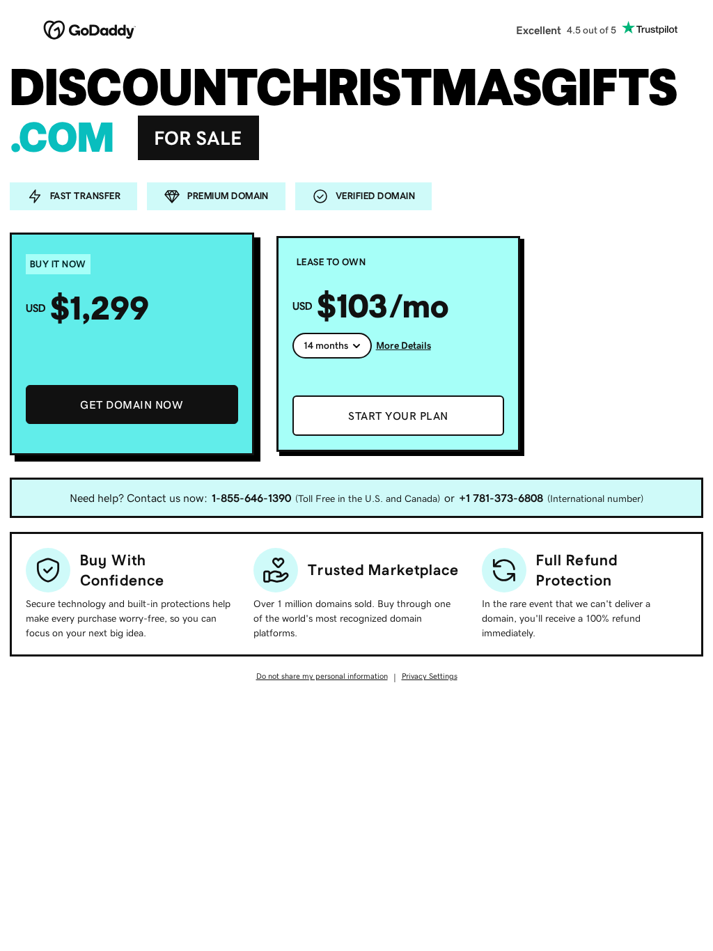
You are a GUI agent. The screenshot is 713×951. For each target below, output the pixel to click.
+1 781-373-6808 (501, 497)
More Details (403, 345)
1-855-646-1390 (251, 497)
